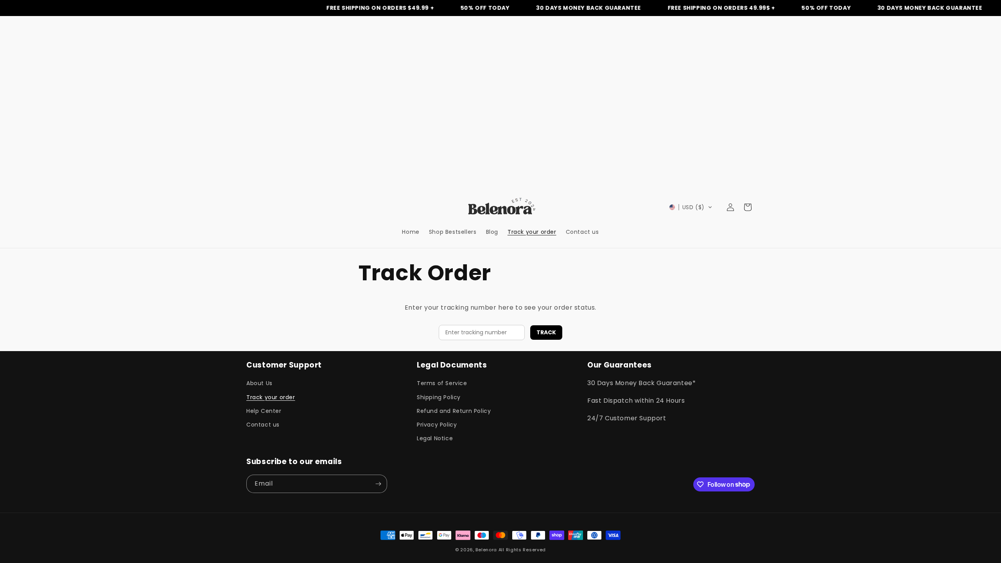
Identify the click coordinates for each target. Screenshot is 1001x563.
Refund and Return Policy (454, 411)
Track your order (270, 397)
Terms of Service (442, 383)
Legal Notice (435, 438)
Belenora (486, 550)
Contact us (263, 425)
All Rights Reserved (522, 550)
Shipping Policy (439, 397)
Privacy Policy (437, 425)
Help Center (264, 411)
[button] (691, 207)
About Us (259, 383)
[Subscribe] (378, 484)
